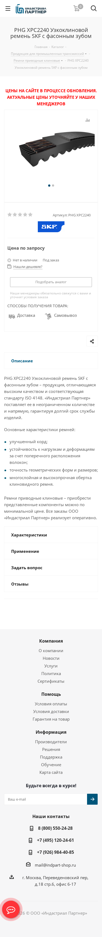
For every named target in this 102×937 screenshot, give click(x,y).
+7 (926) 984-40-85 (55, 852)
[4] (25, 215)
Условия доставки (51, 711)
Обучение (51, 764)
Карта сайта (51, 772)
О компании (51, 650)
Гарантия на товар (51, 719)
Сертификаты (51, 681)
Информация (51, 732)
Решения (51, 749)
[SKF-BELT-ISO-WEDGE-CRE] (51, 149)
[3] (20, 215)
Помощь (51, 694)
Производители (51, 741)
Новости (51, 658)
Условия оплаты (51, 703)
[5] (30, 215)
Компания (51, 641)
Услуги (51, 666)
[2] (15, 215)
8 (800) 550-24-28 (55, 828)
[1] (10, 215)
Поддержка (51, 757)
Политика (51, 673)
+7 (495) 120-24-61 (55, 840)
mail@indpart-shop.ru (55, 865)
